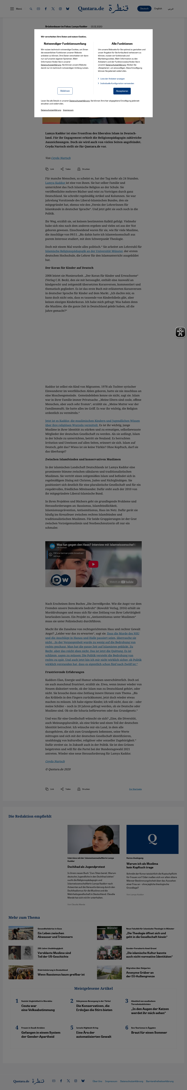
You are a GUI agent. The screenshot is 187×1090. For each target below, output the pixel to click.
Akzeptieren (122, 90)
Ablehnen (65, 90)
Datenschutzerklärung (51, 64)
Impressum (68, 110)
